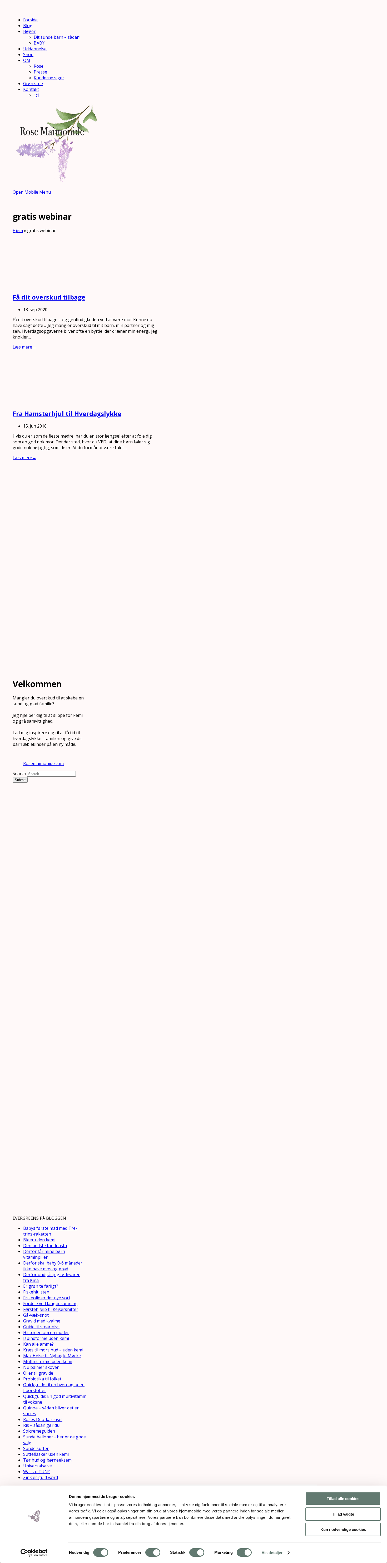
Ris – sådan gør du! (41, 1425)
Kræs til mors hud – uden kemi (53, 1350)
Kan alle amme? (38, 1344)
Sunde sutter (36, 1448)
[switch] (152, 1552)
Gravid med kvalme (41, 1321)
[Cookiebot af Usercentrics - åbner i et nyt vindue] (34, 1553)
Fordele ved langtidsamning (50, 1303)
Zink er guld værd (40, 1477)
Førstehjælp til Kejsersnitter (50, 1309)
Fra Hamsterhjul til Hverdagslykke (67, 413)
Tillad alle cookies (343, 1498)
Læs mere (24, 347)
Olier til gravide (38, 1373)
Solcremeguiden (39, 1431)
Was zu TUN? (36, 1471)
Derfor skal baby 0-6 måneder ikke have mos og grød (52, 1266)
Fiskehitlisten (36, 1292)
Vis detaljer (272, 1552)
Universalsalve (37, 1466)
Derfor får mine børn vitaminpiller (44, 1254)
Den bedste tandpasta (45, 1245)
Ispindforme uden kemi (46, 1338)
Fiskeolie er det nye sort (46, 1298)
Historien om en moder (46, 1332)
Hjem (18, 230)
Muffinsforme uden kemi (47, 1361)
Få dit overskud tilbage (49, 297)
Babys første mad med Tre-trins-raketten (50, 1231)
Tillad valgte (343, 1514)
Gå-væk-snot (36, 1315)
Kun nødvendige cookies (343, 1529)
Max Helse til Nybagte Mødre (52, 1356)
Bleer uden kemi (39, 1240)
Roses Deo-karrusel (42, 1419)
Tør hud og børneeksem (47, 1460)
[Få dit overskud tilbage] (52, 284)
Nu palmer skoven (41, 1367)
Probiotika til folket (42, 1379)
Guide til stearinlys (41, 1327)
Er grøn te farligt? (40, 1286)
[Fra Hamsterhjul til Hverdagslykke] (52, 401)
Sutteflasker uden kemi (46, 1454)
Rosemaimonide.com (43, 763)
